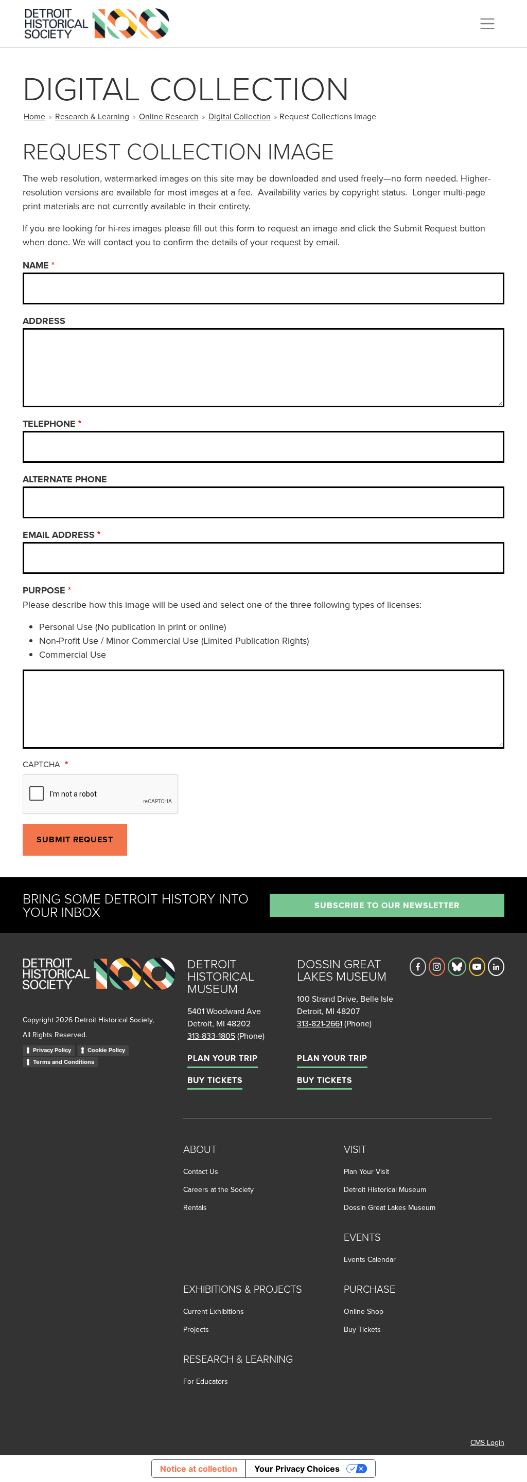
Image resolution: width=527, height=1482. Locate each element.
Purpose (44, 590)
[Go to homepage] (99, 985)
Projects (196, 1329)
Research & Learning (92, 116)
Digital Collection (239, 116)
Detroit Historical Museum (385, 1189)
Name (36, 265)
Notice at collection (198, 1468)
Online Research (169, 116)
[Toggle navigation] (487, 23)
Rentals (195, 1207)
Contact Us (200, 1171)
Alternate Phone (65, 479)
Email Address (59, 534)
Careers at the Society (218, 1189)
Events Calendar (370, 1259)
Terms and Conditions (63, 1061)
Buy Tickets (214, 1080)
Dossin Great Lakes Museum (389, 1207)
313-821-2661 (319, 1023)
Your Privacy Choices (297, 1468)
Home (34, 116)
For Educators (205, 1381)
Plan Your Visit (366, 1171)
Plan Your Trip (222, 1058)
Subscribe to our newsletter (387, 905)
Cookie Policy (106, 1050)
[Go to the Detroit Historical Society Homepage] (101, 22)
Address (44, 321)
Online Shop (363, 1311)
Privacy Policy (52, 1050)
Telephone (49, 423)
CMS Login (487, 1442)
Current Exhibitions (213, 1311)
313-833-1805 (211, 1035)
